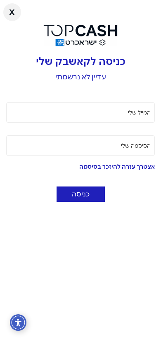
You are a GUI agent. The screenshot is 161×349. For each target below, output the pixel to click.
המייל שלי (139, 112)
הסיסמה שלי (136, 145)
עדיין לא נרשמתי (80, 76)
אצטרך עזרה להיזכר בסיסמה (117, 166)
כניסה (81, 194)
